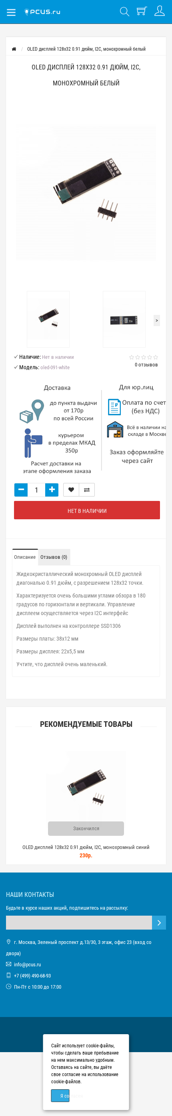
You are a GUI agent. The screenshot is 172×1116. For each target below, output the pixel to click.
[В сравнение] (87, 490)
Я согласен (65, 1096)
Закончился (86, 828)
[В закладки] (71, 490)
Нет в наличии (87, 511)
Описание (25, 557)
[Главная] (14, 49)
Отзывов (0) (53, 557)
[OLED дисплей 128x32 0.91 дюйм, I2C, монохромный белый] (86, 193)
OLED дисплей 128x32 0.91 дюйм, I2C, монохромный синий (86, 847)
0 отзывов (146, 365)
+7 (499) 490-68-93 (32, 976)
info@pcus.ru (27, 965)
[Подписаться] (159, 923)
